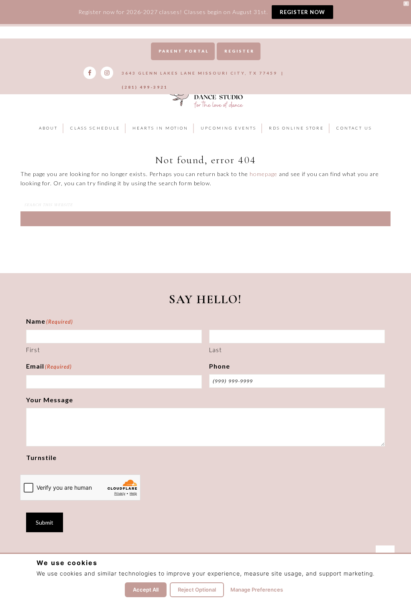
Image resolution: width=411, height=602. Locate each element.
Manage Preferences (256, 589)
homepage (263, 173)
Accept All (146, 589)
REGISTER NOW (302, 12)
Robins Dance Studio (205, 95)
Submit (44, 522)
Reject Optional (197, 589)
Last (215, 349)
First (33, 349)
